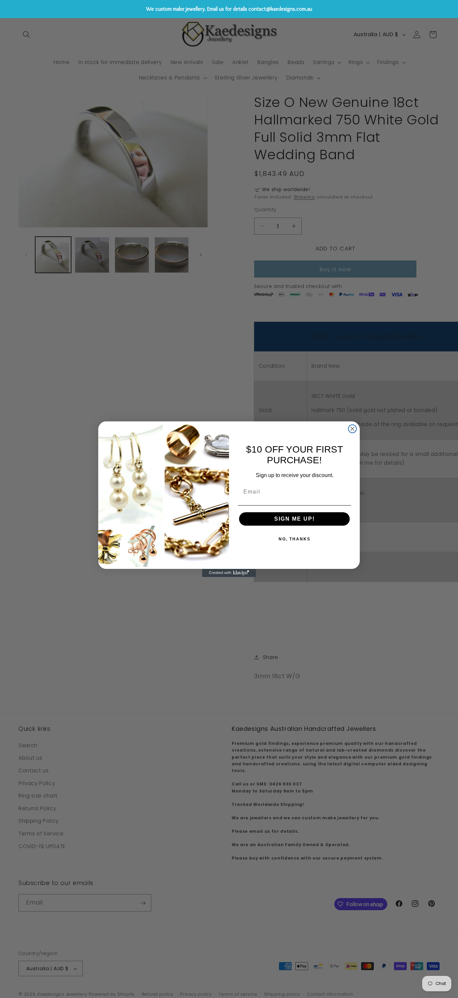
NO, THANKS (294, 539)
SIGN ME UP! (294, 519)
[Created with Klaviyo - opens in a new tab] (229, 573)
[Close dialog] (352, 429)
